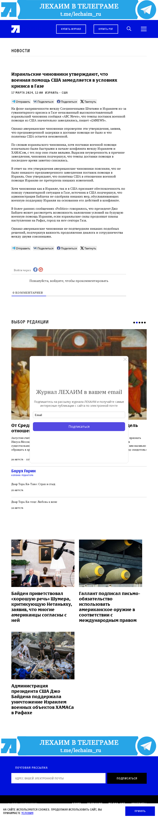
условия (27, 813)
